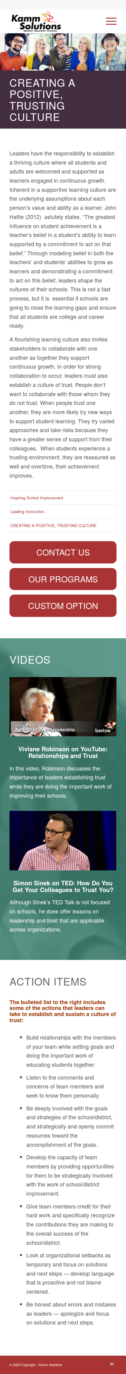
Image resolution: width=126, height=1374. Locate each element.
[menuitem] (108, 21)
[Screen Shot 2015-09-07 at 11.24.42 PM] (63, 840)
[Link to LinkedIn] (112, 1363)
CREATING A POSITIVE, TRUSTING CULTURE (53, 525)
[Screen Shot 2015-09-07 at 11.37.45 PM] (63, 706)
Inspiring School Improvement (36, 498)
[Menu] (108, 21)
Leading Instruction (27, 511)
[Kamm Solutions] (52, 21)
